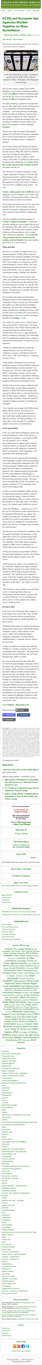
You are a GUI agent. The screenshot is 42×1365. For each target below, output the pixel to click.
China (16, 955)
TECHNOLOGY (7, 1095)
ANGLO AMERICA (7, 1107)
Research (22, 1019)
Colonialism (21, 958)
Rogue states (32, 1019)
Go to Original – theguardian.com (15, 704)
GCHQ (12, 99)
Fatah (26, 973)
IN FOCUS (5, 1098)
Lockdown (25, 1000)
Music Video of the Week (9, 1293)
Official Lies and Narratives (24, 1009)
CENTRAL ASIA (7, 1132)
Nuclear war (19, 1007)
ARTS (3, 1213)
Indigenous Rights (32, 986)
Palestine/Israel (29, 1012)
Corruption (21, 961)
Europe (20, 663)
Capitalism (8, 955)
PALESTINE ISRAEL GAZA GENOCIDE (14, 1151)
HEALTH (4, 1183)
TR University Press (8, 937)
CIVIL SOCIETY (7, 1244)
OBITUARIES (6, 1274)
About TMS (36, 10)
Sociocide (20, 1024)
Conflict (30, 958)
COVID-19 (32, 961)
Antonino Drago (7, 1311)
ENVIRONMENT (7, 1173)
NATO (35, 1004)
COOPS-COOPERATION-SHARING (13, 1076)
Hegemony (10, 983)
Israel (36, 992)
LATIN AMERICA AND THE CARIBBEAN (14, 1142)
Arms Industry (26, 951)
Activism (9, 949)
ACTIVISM (5, 1103)
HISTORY (5, 1181)
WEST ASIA (5, 1164)
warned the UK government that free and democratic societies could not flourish (20, 237)
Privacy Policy (6, 1335)
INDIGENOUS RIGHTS (9, 1188)
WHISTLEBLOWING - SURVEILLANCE (17, 35)
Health (36, 981)
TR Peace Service (7, 932)
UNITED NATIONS (7, 1161)
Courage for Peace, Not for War (28, 1319)
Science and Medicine (28, 1021)
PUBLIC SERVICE (7, 1235)
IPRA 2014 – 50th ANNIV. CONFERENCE (15, 1291)
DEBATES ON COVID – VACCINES (13, 1200)
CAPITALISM (6, 1171)
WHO (20, 1040)
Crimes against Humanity (15, 963)
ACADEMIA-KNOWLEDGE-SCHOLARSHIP (15, 1166)
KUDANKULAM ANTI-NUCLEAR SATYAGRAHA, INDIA (19, 1232)
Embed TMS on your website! (21, 1351)
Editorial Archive (7, 895)
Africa (15, 949)
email (21, 710)
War (26, 1035)
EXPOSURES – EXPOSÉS (10, 1178)
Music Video (20, 1005)
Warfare (18, 1037)
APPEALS (5, 1147)
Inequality (8, 988)
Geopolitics (8, 981)
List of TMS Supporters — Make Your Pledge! (21, 823)
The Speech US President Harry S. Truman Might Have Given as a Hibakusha (19, 1307)
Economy (29, 968)
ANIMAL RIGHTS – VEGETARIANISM (13, 1254)
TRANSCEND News (8, 1056)
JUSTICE (5, 1112)
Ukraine (23, 1029)
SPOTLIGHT (6, 1144)
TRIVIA (4, 1237)
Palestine (17, 1011)
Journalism (13, 997)
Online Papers (6, 897)
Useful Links (6, 1328)
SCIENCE (5, 1203)
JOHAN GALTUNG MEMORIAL (11, 1054)
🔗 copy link (8, 720)
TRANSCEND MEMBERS (10, 1081)
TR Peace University (8, 929)
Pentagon (21, 1014)
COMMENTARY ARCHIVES (10, 1288)
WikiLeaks (26, 1040)
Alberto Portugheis (8, 1315)
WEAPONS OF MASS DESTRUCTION (14, 1083)
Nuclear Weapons (30, 1007)
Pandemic (6, 1014)
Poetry (29, 1014)
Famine (20, 973)
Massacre (34, 1000)
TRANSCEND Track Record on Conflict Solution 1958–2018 (21, 915)
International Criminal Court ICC (25, 990)
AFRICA (4, 1100)
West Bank (33, 1037)
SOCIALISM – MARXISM (9, 1176)
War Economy (8, 1038)
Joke (6, 998)
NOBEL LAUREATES (8, 1071)
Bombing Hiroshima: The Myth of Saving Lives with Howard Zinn (19, 1315)
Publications (6, 900)
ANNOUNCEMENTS (8, 1063)
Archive (9, 10)
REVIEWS (5, 1195)
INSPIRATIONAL (7, 1264)
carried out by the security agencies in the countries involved (20, 163)
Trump (13, 1029)
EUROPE (5, 1134)
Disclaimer (5, 1333)
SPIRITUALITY (6, 1269)
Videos (29, 10)
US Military (33, 1032)
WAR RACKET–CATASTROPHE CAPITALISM (16, 1115)
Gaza (32, 975)
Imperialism (14, 986)
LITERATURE (6, 1240)
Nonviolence (9, 1007)
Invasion (26, 993)
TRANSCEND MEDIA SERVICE (21, 2)
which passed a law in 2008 (20, 191)
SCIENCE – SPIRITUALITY (10, 1259)
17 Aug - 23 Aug (21, 833)
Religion (14, 1019)
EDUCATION (6, 1129)
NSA (18, 151)
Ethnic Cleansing (24, 970)
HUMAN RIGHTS (7, 1093)
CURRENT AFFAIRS (8, 1247)
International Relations (12, 993)
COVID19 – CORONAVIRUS (11, 1257)
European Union (10, 973)
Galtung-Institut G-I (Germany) (11, 939)
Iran (31, 993)
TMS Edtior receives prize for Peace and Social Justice (19, 912)
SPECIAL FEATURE (8, 1205)
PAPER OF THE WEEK (9, 1061)
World (33, 1040)
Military (23, 1002)
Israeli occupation (31, 995)
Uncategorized (6, 1286)
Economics (21, 968)
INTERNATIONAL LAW (9, 1154)
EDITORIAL (5, 1051)
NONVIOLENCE (7, 1078)
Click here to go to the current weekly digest (19, 769)
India (23, 986)
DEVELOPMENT (7, 1225)
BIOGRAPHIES (6, 1066)
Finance (32, 973)
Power (8, 1017)
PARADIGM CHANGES (9, 1191)
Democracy (14, 966)
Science (14, 1021)
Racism (8, 1019)
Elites (36, 968)
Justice (22, 997)
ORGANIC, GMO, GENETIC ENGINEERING (15, 1193)
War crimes (34, 1035)
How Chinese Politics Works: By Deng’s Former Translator (20, 886)
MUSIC (4, 1242)
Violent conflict (18, 1035)
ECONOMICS (6, 1220)
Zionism (21, 1042)
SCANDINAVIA (6, 1156)
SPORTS (4, 1262)
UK (18, 1029)
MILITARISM (6, 1088)
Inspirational (16, 988)
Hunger (5, 986)
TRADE (4, 1222)
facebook (24, 715)
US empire (23, 1032)
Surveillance (34, 1027)
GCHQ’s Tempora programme (14, 221)
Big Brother (13, 953)
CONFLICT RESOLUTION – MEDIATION (14, 1073)
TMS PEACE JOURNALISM (10, 1068)
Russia (7, 1021)
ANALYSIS (5, 1090)
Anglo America (25, 949)
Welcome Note (6, 902)
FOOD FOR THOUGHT (9, 1266)
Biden (6, 953)
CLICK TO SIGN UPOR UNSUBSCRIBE (21, 846)
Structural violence (21, 1026)
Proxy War (21, 1017)
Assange (36, 951)
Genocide (12, 978)
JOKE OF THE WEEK (8, 1276)
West (25, 1037)
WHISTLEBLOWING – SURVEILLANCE (14, 1186)
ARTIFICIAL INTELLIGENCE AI (11, 1169)
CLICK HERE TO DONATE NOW (21, 811)
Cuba (29, 963)
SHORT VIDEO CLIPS (9, 1284)
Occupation (7, 1009)
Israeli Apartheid (8, 995)
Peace (13, 1014)
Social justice (10, 1024)
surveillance (13, 93)
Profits (14, 1017)
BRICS (28, 953)
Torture (7, 1029)
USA (15, 1031)
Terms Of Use (6, 1331)
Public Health (31, 1017)
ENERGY (5, 1120)
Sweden (5, 191)
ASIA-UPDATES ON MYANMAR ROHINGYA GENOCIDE (19, 1122)
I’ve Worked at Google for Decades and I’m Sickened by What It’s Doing (22, 789)
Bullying (35, 953)
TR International (7, 924)
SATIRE (4, 1198)
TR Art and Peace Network (10, 927)
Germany (16, 317)
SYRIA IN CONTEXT (8, 1159)
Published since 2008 (21, 1362)
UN (29, 1029)
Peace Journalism (19, 10)
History (19, 983)
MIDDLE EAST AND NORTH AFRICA (13, 1149)
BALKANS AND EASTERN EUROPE (13, 1125)
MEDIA (4, 1137)
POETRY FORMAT (8, 1271)
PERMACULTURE (7, 1230)
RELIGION (5, 1208)
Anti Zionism (16, 951)
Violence (6, 1035)
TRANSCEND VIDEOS (9, 1059)
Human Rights (30, 983)
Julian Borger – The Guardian (12, 39)
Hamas (29, 981)
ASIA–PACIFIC (6, 1117)
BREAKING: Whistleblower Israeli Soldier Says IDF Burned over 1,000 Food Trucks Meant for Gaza (22, 782)
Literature (17, 1000)
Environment (10, 970)
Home (3, 10)
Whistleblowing (11, 1040)
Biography (21, 953)
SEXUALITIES (6, 1249)
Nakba (28, 1005)
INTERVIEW (5, 1215)
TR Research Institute (8, 934)
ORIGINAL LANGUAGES (10, 1279)
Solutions (28, 1024)
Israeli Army (19, 995)
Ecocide (12, 968)
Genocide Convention (27, 979)
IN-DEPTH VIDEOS (8, 1281)
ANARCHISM (6, 1227)
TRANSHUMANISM (8, 1210)
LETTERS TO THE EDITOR (10, 1252)
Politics (36, 1014)
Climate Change (25, 956)
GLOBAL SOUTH (7, 1139)
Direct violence (26, 966)
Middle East (14, 1002)
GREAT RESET (6, 1217)
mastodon (10, 715)
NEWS (4, 1110)
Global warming (20, 981)
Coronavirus (10, 960)
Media (5, 1002)
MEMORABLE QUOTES (9, 1105)
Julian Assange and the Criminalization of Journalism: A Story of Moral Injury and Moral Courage (21, 796)
